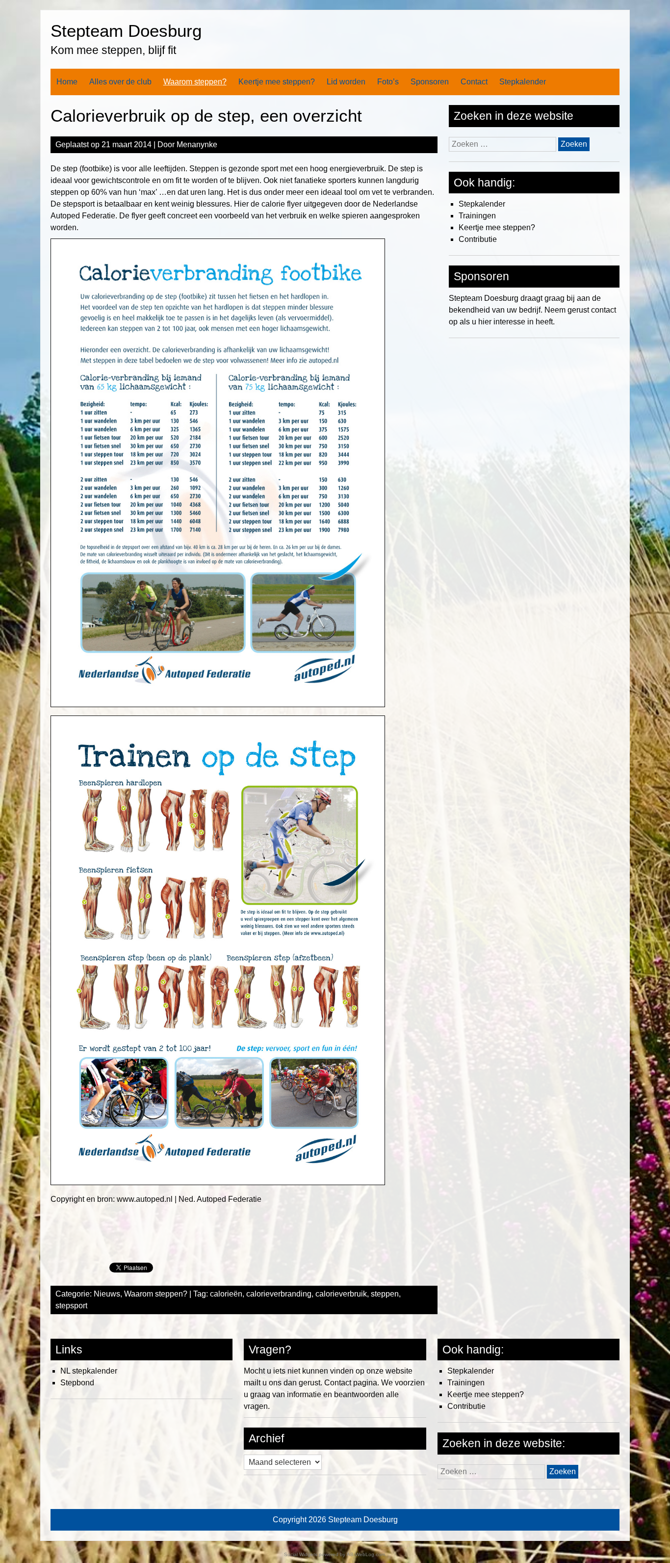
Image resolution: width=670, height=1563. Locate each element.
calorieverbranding (278, 1294)
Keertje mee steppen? (276, 82)
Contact (474, 82)
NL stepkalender (88, 1371)
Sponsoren (430, 82)
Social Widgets (300, 1554)
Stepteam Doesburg (126, 30)
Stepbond (77, 1382)
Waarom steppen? (195, 82)
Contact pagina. (351, 1382)
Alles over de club (120, 82)
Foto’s (388, 82)
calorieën (226, 1294)
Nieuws (107, 1294)
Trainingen (477, 216)
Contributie (478, 239)
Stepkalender (522, 82)
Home (66, 82)
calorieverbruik (341, 1294)
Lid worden (346, 82)
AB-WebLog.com (366, 1554)
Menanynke (197, 144)
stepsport (71, 1305)
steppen (385, 1294)
